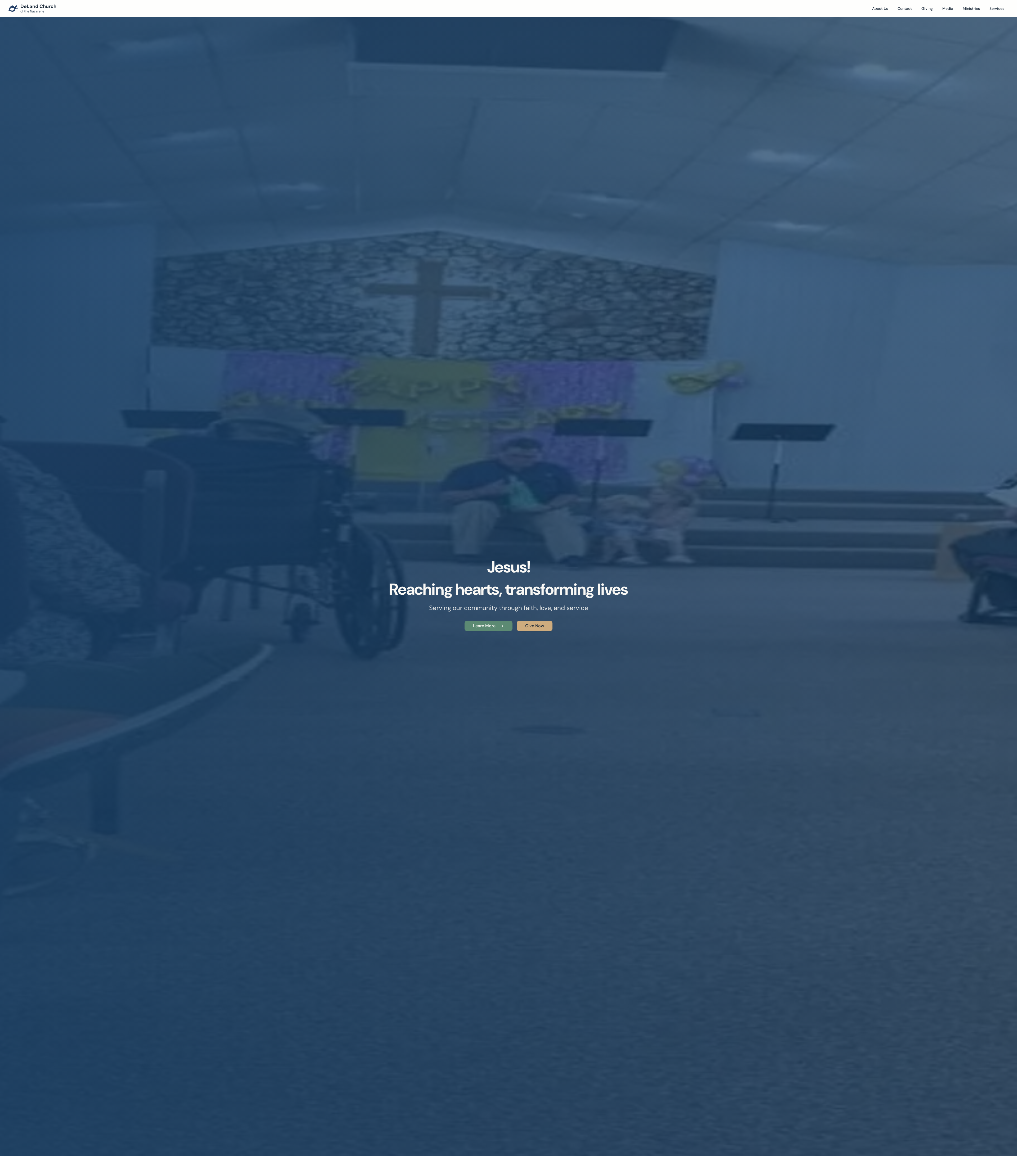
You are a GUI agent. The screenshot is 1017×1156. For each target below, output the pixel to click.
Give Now (534, 626)
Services (996, 8)
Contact (905, 8)
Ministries (971, 8)
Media (947, 8)
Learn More (484, 626)
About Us (880, 8)
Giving (927, 8)
